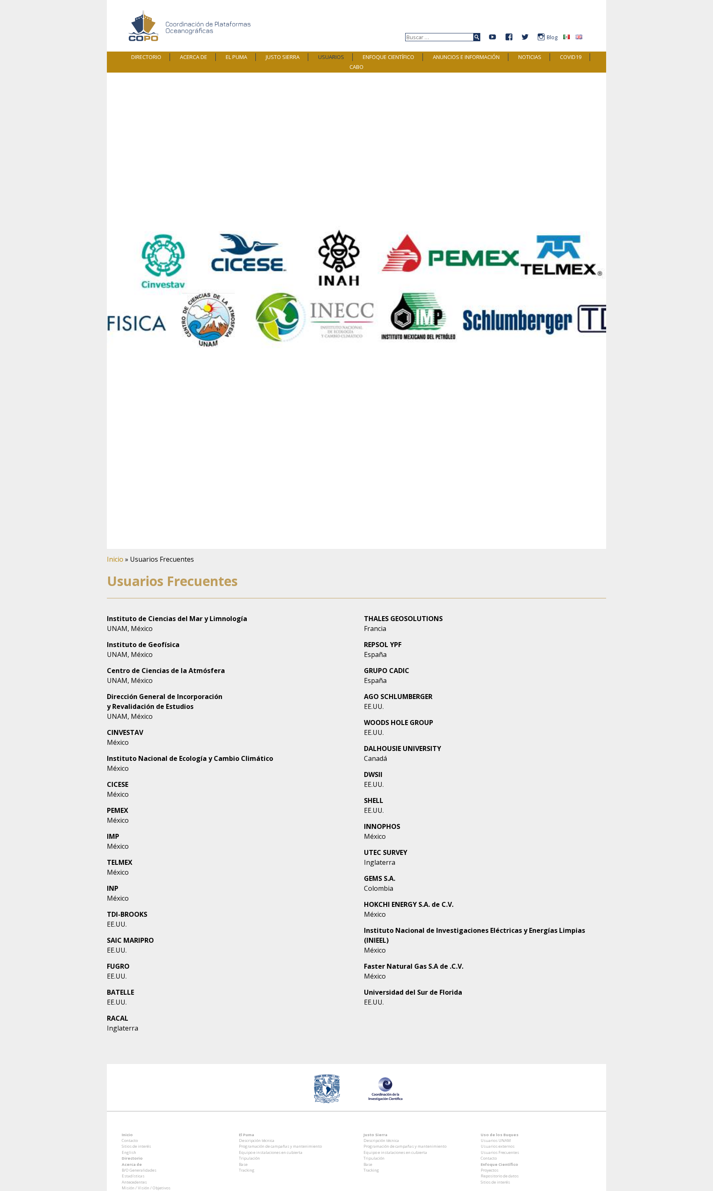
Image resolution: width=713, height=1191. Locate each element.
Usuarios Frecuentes (500, 1152)
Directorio (146, 57)
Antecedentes (134, 1182)
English (129, 1152)
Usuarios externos (498, 1146)
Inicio (115, 559)
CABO (356, 67)
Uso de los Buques (500, 1134)
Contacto (130, 1140)
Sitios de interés (136, 1146)
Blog (552, 37)
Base (243, 1164)
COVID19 (570, 57)
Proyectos (489, 1170)
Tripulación (249, 1158)
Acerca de (193, 57)
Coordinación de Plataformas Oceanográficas (208, 27)
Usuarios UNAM (496, 1140)
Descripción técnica (256, 1140)
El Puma (236, 57)
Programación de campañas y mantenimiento (280, 1146)
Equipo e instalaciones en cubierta (270, 1152)
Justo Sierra (283, 57)
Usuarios (331, 57)
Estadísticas (133, 1176)
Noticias (529, 57)
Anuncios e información (466, 57)
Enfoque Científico (388, 57)
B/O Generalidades (139, 1170)
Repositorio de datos (500, 1176)
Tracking (247, 1170)
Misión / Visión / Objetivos (146, 1188)
